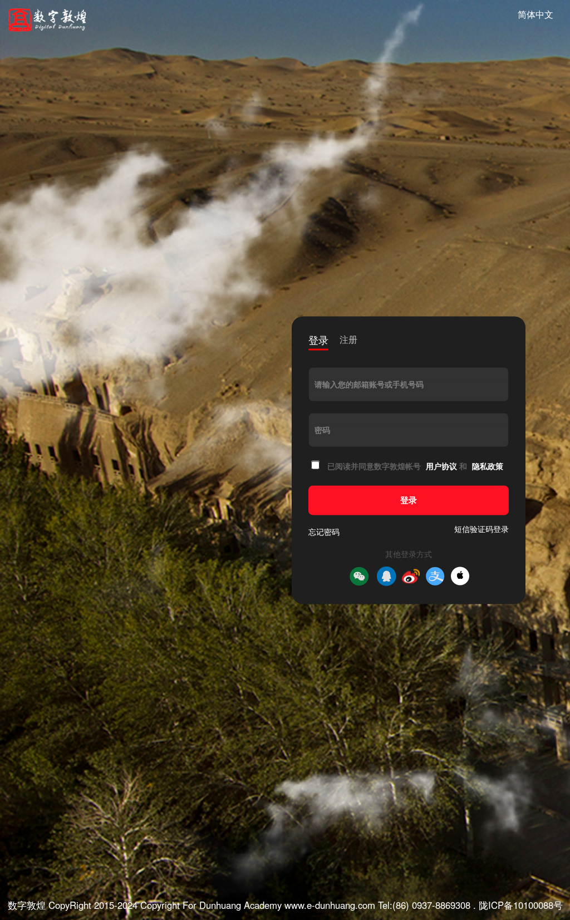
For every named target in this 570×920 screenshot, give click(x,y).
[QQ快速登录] (386, 576)
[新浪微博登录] (411, 576)
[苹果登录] (460, 576)
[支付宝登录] (435, 576)
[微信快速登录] (359, 576)
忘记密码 (324, 531)
